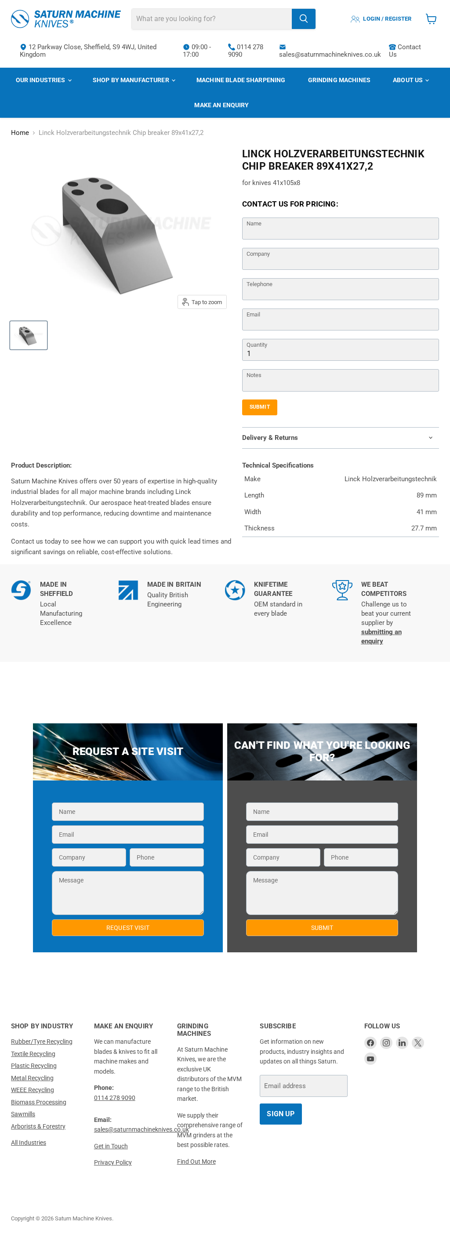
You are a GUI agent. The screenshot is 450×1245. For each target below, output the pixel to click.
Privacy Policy (113, 1162)
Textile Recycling (33, 1053)
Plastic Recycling (34, 1065)
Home (20, 133)
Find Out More (196, 1161)
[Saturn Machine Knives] (66, 19)
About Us (408, 79)
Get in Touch (111, 1146)
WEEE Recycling (32, 1089)
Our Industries (41, 79)
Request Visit (127, 927)
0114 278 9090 (245, 50)
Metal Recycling (32, 1078)
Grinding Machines (339, 79)
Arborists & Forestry (38, 1126)
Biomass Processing (38, 1102)
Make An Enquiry (221, 105)
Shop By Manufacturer (132, 79)
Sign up (280, 1114)
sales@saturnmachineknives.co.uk (330, 54)
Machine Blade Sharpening (240, 79)
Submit (260, 407)
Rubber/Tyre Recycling (42, 1041)
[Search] (304, 19)
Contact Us (405, 50)
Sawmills (23, 1114)
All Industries (28, 1142)
